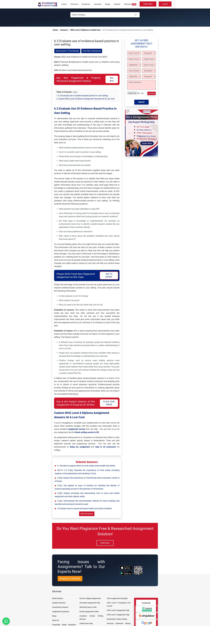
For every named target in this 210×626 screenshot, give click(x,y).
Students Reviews (59, 603)
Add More (151, 93)
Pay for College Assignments (90, 598)
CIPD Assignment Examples (117, 598)
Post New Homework (92, 51)
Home (64, 4)
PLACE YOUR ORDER (109, 403)
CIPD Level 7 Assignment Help (118, 615)
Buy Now (112, 79)
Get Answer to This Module (67, 51)
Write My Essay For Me (87, 607)
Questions (86, 4)
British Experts (57, 598)
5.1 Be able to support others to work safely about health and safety (86, 466)
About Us (55, 620)
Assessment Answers (60, 607)
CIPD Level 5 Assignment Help (118, 610)
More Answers (87, 514)
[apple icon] (126, 567)
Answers (97, 4)
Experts (117, 4)
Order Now (148, 4)
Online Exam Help (86, 624)
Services (74, 4)
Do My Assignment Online (89, 612)
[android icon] (126, 573)
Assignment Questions (60, 612)
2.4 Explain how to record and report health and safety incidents (84, 508)
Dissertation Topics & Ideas (117, 619)
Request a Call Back (70, 578)
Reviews (130, 4)
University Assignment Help (89, 603)
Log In (165, 4)
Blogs (107, 4)
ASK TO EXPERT (108, 275)
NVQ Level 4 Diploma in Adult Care (80, 30)
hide (75, 92)
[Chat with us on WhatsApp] (6, 621)
